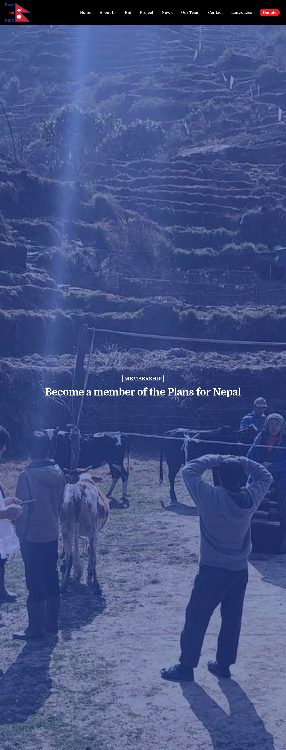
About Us (108, 12)
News (167, 12)
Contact (215, 12)
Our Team (190, 12)
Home (85, 12)
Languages (241, 12)
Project (146, 12)
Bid (128, 12)
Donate (269, 12)
